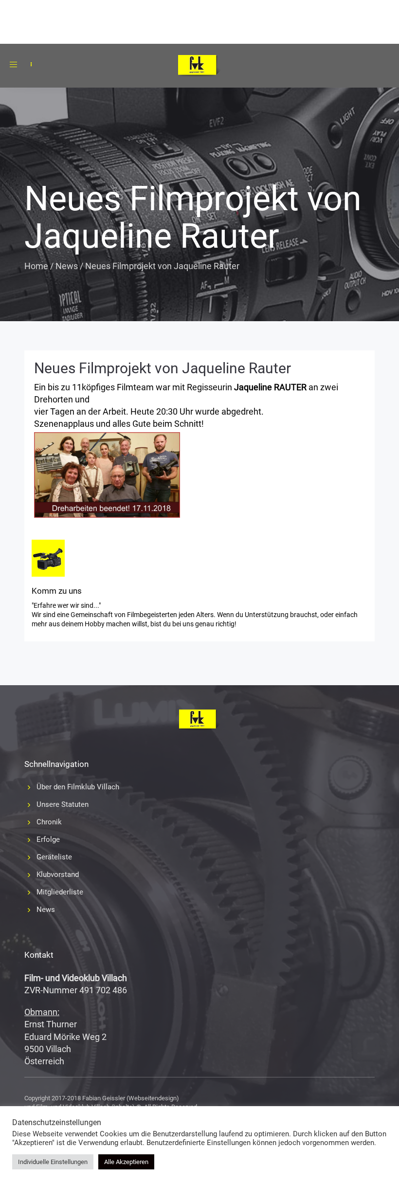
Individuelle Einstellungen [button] (53, 1162)
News (66, 266)
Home (36, 266)
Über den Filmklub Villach (77, 787)
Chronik (49, 822)
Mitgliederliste (59, 892)
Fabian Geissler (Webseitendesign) (130, 1098)
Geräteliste (54, 857)
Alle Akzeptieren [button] (126, 1162)
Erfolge (48, 839)
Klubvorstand (57, 874)
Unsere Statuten (62, 804)
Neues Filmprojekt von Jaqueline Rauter (162, 368)
